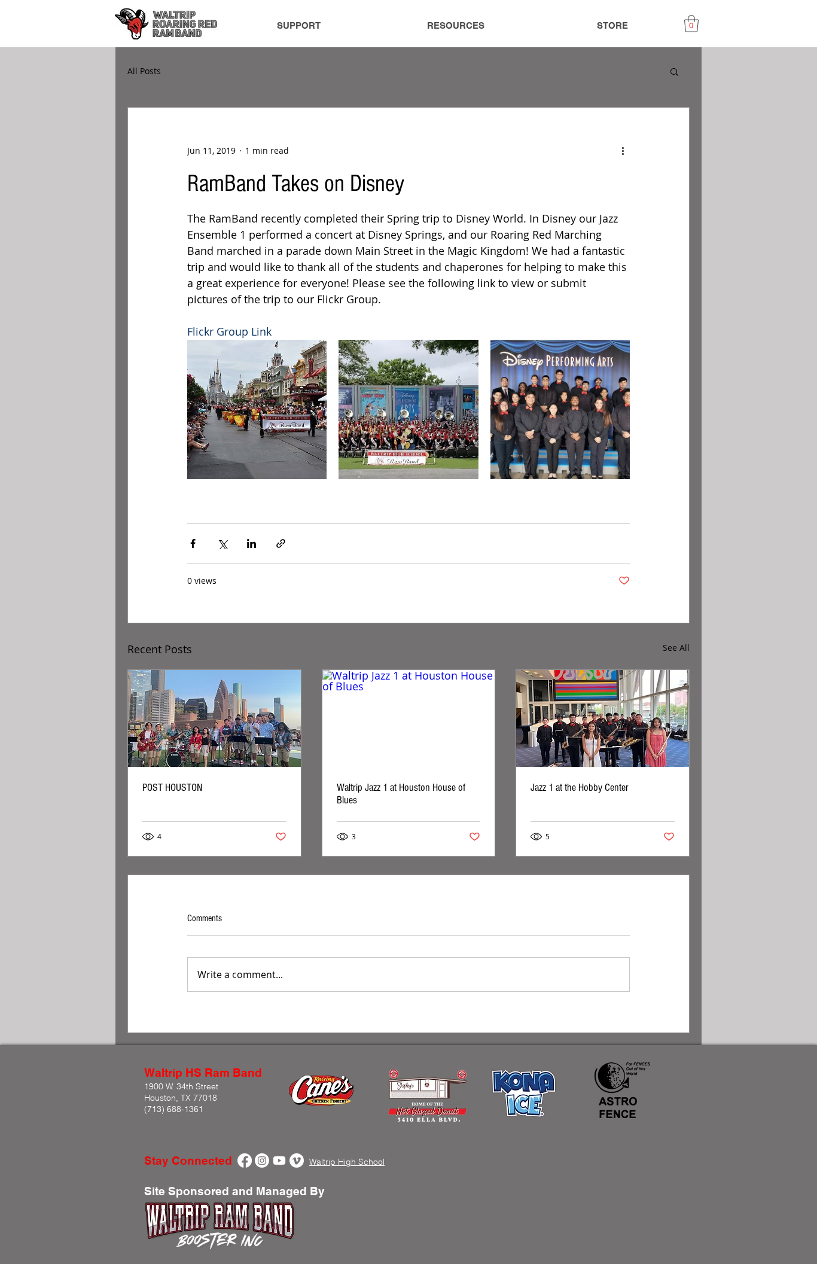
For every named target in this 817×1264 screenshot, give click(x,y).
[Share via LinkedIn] (251, 543)
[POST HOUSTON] (214, 718)
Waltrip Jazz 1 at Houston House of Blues (401, 793)
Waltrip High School (347, 1161)
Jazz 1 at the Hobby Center (580, 787)
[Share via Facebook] (193, 543)
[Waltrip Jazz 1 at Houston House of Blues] (408, 718)
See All (676, 647)
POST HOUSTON (172, 787)
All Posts (144, 71)
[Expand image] (257, 409)
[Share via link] (280, 543)
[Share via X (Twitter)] (222, 543)
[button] (691, 23)
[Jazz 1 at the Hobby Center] (602, 718)
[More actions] (622, 151)
